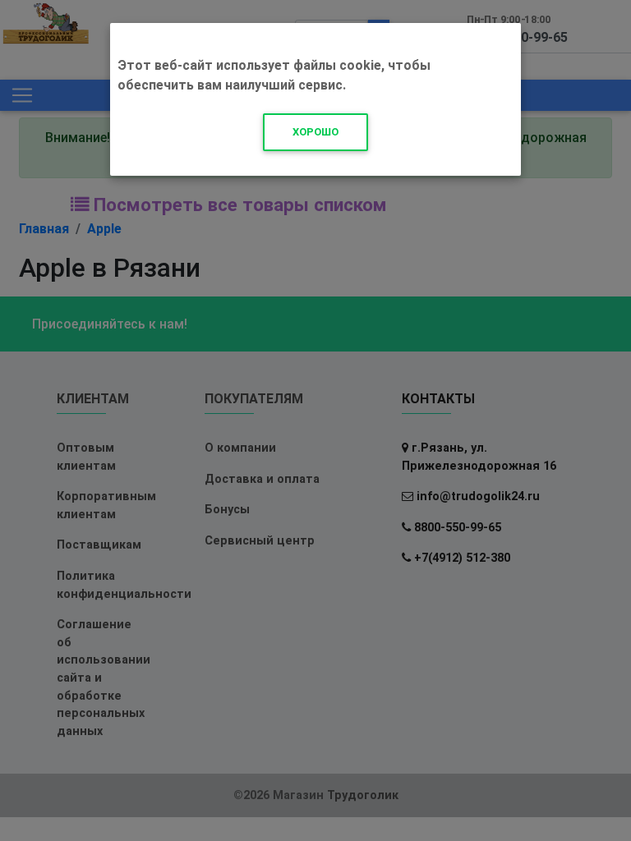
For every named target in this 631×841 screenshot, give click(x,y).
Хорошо (315, 132)
